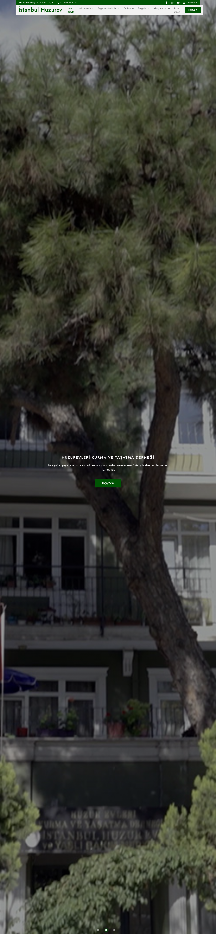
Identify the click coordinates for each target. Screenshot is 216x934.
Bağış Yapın (108, 483)
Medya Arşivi (160, 8)
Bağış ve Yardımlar (107, 8)
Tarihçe (127, 8)
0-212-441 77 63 (69, 2)
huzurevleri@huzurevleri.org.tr (38, 2)
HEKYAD (192, 10)
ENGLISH (192, 2)
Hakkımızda (85, 8)
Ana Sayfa (71, 10)
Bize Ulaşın (177, 10)
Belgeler (142, 8)
